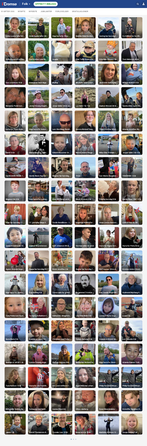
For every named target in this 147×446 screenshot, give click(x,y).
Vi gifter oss (7, 11)
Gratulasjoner (80, 11)
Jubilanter (46, 11)
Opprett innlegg (45, 4)
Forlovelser (62, 11)
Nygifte (21, 11)
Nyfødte (33, 11)
